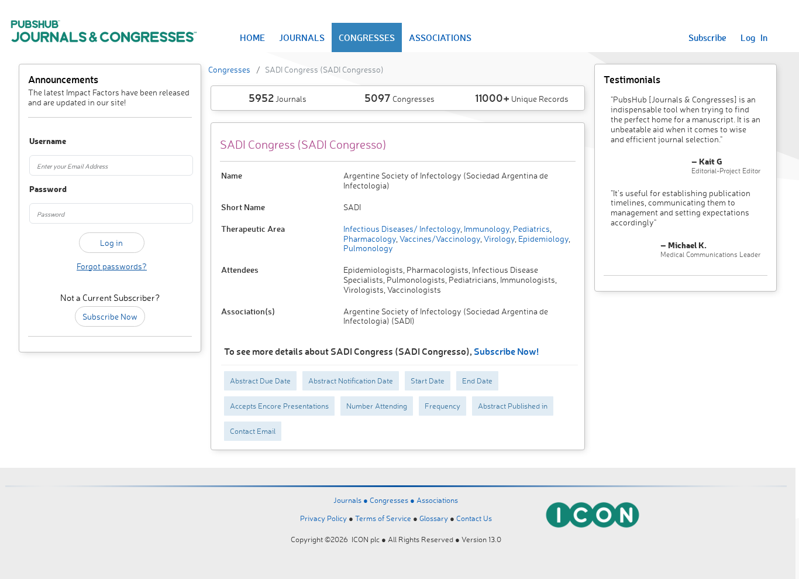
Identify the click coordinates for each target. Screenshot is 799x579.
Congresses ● (393, 500)
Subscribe (707, 37)
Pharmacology (369, 239)
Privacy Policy (323, 518)
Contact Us (474, 518)
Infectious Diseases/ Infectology (401, 229)
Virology (498, 239)
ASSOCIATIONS (440, 37)
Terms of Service (383, 518)
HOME (252, 37)
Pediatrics (530, 229)
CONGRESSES (367, 37)
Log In (754, 37)
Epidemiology (542, 239)
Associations (437, 500)
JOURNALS (302, 37)
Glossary (433, 518)
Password (41, 189)
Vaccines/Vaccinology (439, 239)
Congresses (229, 69)
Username (41, 141)
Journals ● (351, 500)
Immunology (485, 229)
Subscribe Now (109, 316)
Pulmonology (368, 248)
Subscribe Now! (506, 351)
